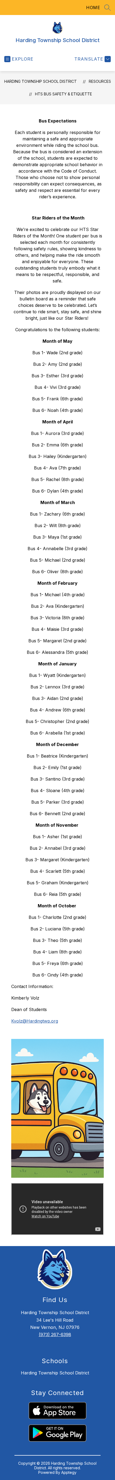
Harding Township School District (40, 81)
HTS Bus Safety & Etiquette (63, 94)
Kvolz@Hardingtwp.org (34, 1021)
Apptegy (68, 1472)
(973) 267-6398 (55, 1334)
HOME (93, 7)
